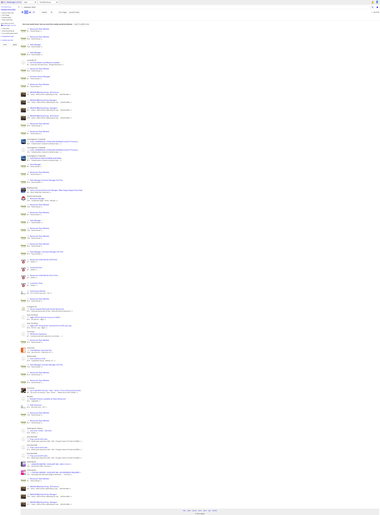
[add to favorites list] (28, 29)
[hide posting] (41, 31)
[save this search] (377, 7)
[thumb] (26, 12)
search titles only (8, 13)
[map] (34, 12)
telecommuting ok (8, 31)
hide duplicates (7, 20)
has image (5, 15)
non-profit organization (10, 33)
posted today (6, 17)
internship (5, 28)
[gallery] (30, 12)
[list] (22, 12)
